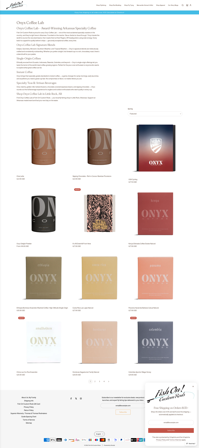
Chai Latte (20, 176)
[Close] (193, 386)
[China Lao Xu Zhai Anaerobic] (43, 342)
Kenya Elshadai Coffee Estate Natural (142, 244)
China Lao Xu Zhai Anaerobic (27, 372)
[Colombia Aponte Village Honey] (155, 342)
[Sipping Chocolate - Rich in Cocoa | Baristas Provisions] (99, 146)
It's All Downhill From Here (82, 244)
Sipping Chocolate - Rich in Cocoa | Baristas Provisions (92, 176)
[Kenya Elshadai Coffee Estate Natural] (155, 214)
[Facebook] (71, 398)
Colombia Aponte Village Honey (140, 372)
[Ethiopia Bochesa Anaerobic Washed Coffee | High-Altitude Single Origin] (43, 278)
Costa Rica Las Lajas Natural (83, 308)
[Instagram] (81, 398)
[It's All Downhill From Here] (99, 214)
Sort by (130, 109)
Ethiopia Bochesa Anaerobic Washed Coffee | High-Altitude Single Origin (42, 308)
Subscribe (123, 412)
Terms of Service (175, 440)
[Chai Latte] (43, 146)
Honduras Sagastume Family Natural (86, 372)
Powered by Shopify (109, 445)
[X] (76, 398)
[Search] (182, 5)
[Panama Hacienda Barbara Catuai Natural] (155, 278)
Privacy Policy (161, 440)
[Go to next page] (108, 381)
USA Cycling (133, 179)
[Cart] (187, 5)
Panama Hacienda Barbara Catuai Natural (144, 308)
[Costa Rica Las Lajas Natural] (99, 278)
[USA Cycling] (155, 147)
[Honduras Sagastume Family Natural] (99, 342)
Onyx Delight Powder (24, 244)
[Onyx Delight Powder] (43, 214)
